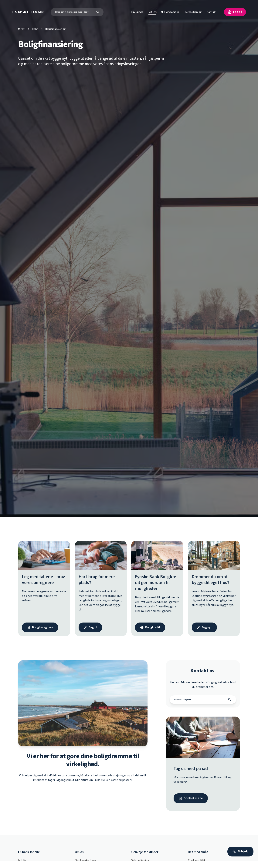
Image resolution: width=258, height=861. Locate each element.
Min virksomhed (170, 12)
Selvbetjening (193, 12)
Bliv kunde (137, 12)
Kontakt (211, 12)
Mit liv (152, 12)
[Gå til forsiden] (29, 12)
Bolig (35, 29)
